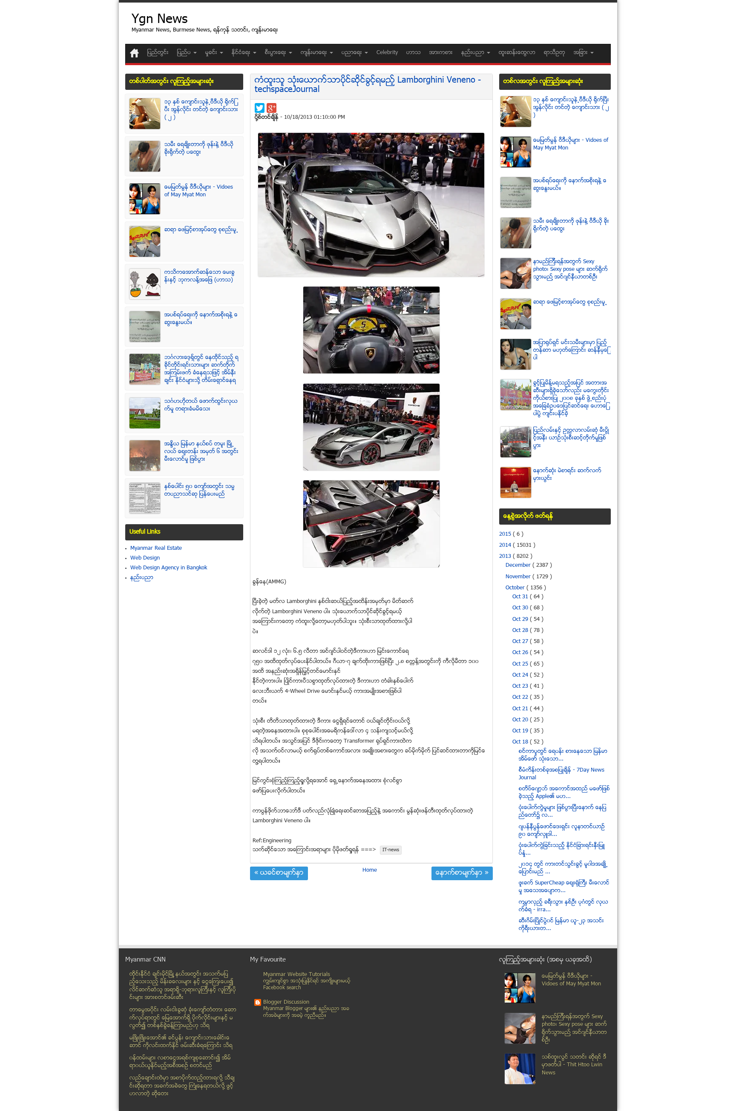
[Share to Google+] (271, 108)
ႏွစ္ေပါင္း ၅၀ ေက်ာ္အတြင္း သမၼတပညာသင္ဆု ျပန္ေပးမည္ (199, 490)
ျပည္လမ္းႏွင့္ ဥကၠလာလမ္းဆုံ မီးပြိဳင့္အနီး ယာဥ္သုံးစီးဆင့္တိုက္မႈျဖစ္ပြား (571, 438)
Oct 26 (521, 653)
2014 (506, 545)
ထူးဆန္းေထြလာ (517, 53)
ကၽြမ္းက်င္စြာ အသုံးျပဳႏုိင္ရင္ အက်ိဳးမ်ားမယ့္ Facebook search (307, 985)
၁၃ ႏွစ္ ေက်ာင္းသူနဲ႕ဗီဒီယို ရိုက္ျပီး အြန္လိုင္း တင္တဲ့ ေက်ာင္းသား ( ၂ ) (201, 109)
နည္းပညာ (141, 578)
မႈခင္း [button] (212, 53)
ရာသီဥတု (554, 53)
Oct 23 (521, 686)
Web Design (145, 558)
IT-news (390, 850)
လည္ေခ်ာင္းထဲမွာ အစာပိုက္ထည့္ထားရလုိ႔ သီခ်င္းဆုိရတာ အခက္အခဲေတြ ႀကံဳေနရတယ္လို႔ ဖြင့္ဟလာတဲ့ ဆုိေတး (182, 1086)
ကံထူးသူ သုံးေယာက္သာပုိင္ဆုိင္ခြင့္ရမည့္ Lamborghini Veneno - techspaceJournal (368, 85)
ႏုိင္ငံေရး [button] (242, 53)
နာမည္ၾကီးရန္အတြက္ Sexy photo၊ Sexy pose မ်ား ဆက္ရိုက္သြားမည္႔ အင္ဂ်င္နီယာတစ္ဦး (570, 269)
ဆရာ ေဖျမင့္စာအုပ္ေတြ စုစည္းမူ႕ (201, 230)
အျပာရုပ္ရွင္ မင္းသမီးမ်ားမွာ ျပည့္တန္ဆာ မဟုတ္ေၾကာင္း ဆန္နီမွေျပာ (570, 350)
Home (369, 870)
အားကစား (441, 53)
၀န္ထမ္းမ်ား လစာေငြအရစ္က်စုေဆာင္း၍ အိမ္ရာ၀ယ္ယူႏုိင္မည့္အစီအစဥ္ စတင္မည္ (180, 1062)
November (519, 577)
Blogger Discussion (286, 1002)
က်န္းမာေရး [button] (315, 53)
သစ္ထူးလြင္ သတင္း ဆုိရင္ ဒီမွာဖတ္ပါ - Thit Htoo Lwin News (574, 1065)
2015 (506, 534)
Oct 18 (521, 742)
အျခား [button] (581, 53)
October (516, 588)
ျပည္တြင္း (158, 53)
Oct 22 (521, 697)
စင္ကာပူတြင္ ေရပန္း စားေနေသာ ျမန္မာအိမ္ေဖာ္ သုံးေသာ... (563, 755)
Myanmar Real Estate (156, 548)
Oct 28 (521, 630)
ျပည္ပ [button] (185, 53)
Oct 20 (521, 720)
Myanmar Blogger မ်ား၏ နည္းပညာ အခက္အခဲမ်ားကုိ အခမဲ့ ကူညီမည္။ (306, 1012)
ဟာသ (413, 53)
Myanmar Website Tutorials (296, 975)
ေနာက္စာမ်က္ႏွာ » (462, 873)
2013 (506, 556)
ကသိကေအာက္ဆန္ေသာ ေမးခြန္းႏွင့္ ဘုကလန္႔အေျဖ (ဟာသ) (199, 276)
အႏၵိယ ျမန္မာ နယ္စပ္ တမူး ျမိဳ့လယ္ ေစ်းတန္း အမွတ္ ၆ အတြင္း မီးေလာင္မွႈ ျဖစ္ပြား (201, 451)
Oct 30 (521, 608)
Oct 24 (521, 675)
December (519, 565)
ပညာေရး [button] (353, 53)
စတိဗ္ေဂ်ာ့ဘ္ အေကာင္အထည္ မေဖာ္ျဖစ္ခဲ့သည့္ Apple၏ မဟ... (564, 793)
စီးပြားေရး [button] (276, 53)
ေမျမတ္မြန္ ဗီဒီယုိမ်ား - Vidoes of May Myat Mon (198, 191)
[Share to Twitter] (259, 108)
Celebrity (387, 53)
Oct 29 (521, 619)
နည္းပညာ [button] (473, 53)
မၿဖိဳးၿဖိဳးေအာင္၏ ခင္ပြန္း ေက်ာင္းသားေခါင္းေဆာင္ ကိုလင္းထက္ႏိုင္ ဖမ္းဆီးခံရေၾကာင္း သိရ (181, 1042)
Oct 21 (521, 709)
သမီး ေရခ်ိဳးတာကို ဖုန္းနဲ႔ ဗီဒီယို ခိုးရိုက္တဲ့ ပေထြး (198, 148)
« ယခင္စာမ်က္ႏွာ (279, 873)
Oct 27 (521, 642)
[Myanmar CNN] (134, 53)
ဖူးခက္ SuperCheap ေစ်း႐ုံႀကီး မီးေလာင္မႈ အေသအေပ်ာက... (564, 887)
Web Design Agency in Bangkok (168, 568)
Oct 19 (521, 731)
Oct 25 (521, 664)
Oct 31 (521, 597)
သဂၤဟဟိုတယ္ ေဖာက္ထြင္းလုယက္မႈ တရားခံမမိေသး (201, 405)
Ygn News (159, 20)
